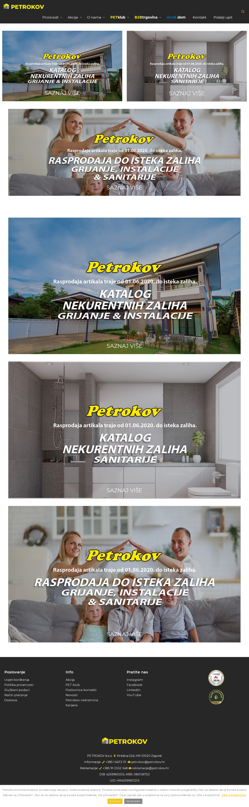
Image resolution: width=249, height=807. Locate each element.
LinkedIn (134, 690)
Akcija (70, 680)
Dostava (10, 700)
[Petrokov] (24, 6)
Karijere (72, 705)
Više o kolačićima (233, 795)
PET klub (73, 685)
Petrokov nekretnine (82, 700)
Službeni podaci (17, 690)
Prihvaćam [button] (115, 801)
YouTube (134, 695)
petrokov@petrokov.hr (148, 762)
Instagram (135, 680)
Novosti (71, 695)
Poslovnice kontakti (81, 690)
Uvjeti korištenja (16, 680)
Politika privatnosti (18, 685)
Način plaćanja (16, 695)
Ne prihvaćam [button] (133, 801)
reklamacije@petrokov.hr (150, 768)
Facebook (134, 685)
